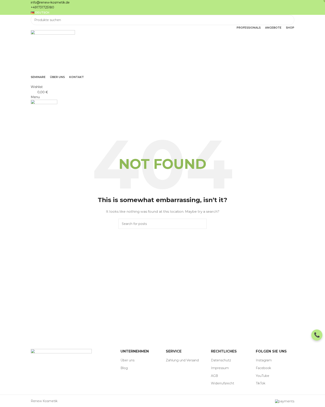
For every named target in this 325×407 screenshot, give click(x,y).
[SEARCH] (289, 20)
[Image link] (61, 362)
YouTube (262, 376)
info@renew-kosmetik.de (50, 2)
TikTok (260, 383)
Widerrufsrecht (222, 383)
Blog (124, 368)
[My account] (32, 82)
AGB (214, 376)
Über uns (127, 360)
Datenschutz (221, 360)
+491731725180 (42, 7)
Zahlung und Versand (182, 360)
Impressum (220, 368)
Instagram (264, 360)
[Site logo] (53, 52)
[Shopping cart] (32, 134)
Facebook (263, 368)
